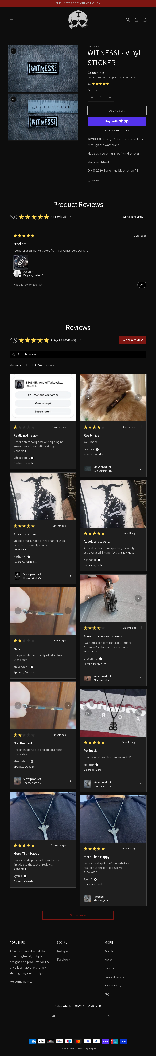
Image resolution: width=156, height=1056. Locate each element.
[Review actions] (71, 426)
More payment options (117, 130)
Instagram (64, 951)
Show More (20, 450)
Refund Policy (113, 985)
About (108, 959)
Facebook (63, 959)
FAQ (107, 994)
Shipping (108, 77)
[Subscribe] (108, 1016)
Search (109, 951)
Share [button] (95, 180)
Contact (109, 968)
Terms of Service (115, 977)
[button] (11, 19)
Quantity (92, 90)
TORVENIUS (72, 1048)
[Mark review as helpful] (141, 285)
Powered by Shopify (87, 1048)
